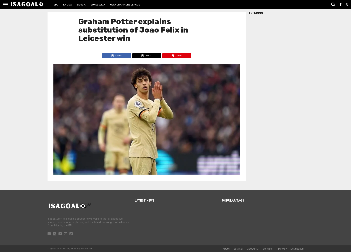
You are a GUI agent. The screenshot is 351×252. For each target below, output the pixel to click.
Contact (238, 249)
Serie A (81, 4)
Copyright (269, 249)
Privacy (282, 249)
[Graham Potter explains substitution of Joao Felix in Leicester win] (146, 173)
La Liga (67, 4)
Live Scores (296, 249)
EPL (56, 4)
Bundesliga (98, 4)
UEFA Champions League (125, 4)
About (226, 249)
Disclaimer (253, 249)
